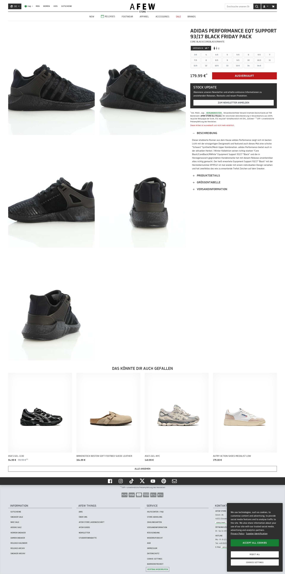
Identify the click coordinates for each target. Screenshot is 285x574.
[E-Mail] (174, 481)
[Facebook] (110, 481)
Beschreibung (206, 133)
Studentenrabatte (88, 538)
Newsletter (84, 533)
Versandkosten (214, 113)
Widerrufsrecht (155, 538)
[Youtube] (153, 481)
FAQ (29, 6)
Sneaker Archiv (18, 553)
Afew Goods (84, 527)
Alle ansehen (142, 468)
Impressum (152, 548)
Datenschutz (153, 553)
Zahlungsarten (154, 522)
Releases (110, 16)
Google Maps (220, 522)
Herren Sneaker (18, 533)
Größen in (200, 48)
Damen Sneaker (18, 538)
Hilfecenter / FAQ (155, 512)
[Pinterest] (164, 481)
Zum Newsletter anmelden (233, 102)
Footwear (127, 16)
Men (37, 6)
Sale (178, 16)
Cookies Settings (255, 562)
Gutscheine (66, 6)
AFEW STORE (142, 7)
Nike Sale (15, 522)
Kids (56, 6)
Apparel (144, 16)
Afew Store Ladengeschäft (91, 522)
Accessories (162, 16)
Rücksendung (153, 533)
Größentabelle (208, 182)
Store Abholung (154, 517)
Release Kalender (19, 543)
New (91, 16)
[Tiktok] (131, 481)
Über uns (83, 517)
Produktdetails (208, 175)
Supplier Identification (256, 533)
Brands (191, 16)
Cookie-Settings (154, 559)
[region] (255, 537)
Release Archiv (18, 548)
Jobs (81, 512)
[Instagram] (121, 481)
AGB (149, 543)
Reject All (255, 554)
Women (46, 6)
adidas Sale (16, 527)
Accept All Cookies (255, 542)
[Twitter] (142, 481)
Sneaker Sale (17, 517)
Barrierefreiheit (155, 564)
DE (16, 6)
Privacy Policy (237, 533)
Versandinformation (211, 189)
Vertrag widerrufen (157, 569)
